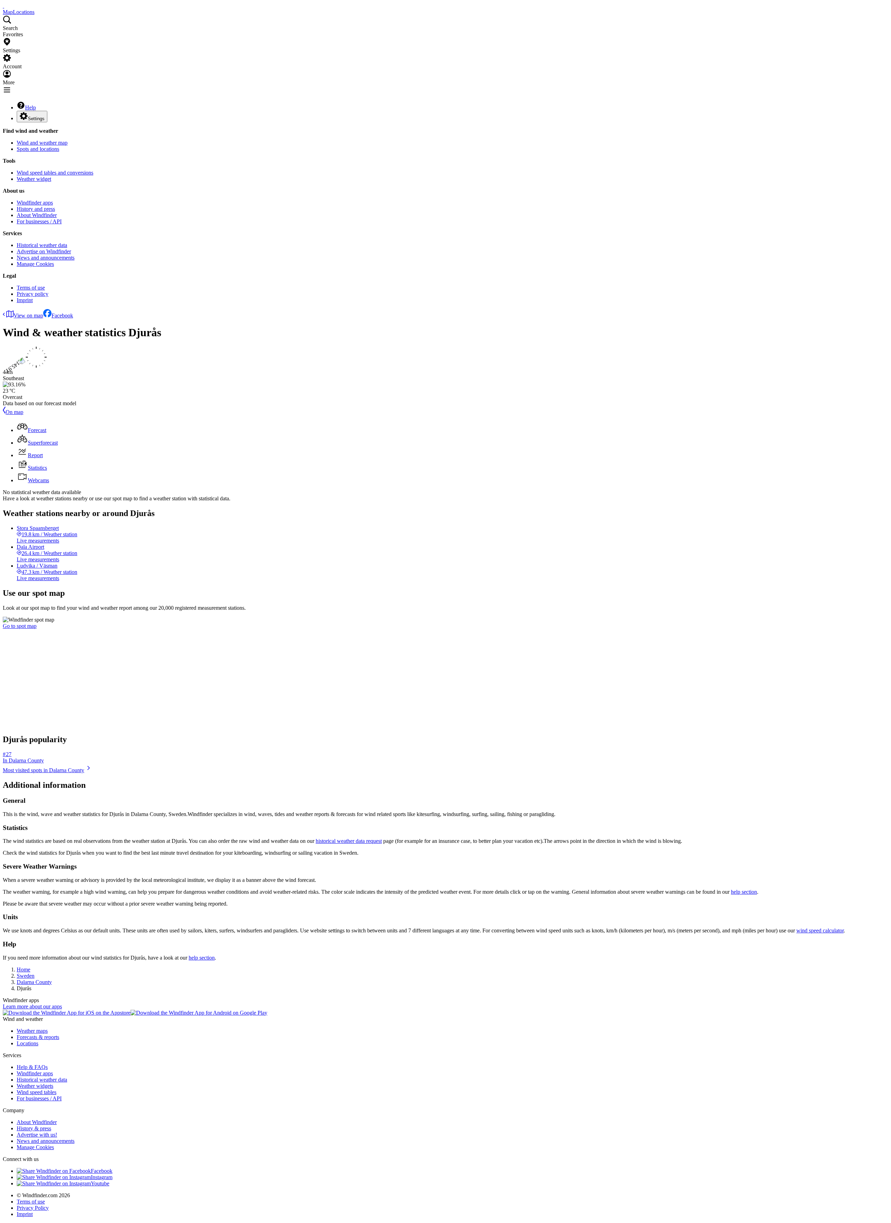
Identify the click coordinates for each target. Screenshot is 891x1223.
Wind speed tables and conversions (55, 173)
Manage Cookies (35, 264)
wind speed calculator (820, 930)
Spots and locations (38, 149)
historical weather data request (349, 841)
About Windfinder (37, 215)
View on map (28, 315)
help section (744, 892)
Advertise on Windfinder (44, 251)
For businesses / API (39, 221)
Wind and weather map (42, 143)
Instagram (101, 1177)
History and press (36, 209)
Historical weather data (42, 245)
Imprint (25, 300)
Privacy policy (32, 294)
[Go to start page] (3, 6)
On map (14, 412)
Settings (36, 118)
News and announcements (45, 258)
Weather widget (34, 179)
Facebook (62, 315)
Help (30, 107)
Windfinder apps (35, 203)
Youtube (100, 1183)
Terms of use (31, 288)
